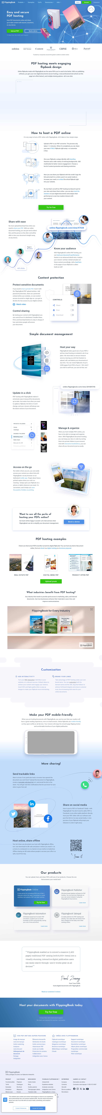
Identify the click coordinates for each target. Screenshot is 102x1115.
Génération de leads (39, 1042)
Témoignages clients (34, 1089)
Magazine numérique (59, 1044)
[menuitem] (21, 2)
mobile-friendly (76, 721)
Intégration (16, 1058)
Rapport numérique (77, 1039)
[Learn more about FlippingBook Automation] (32, 919)
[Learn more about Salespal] (70, 919)
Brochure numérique (58, 1046)
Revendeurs (65, 1092)
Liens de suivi (17, 1049)
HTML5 (52, 148)
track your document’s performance (68, 255)
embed (61, 179)
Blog (29, 1084)
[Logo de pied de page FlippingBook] (13, 1072)
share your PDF (18, 228)
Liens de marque (18, 1042)
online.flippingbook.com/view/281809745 (79, 387)
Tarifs (7, 1084)
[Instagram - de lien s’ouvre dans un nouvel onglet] (78, 1089)
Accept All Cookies (38, 1108)
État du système (66, 1089)
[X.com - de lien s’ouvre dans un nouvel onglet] (81, 1089)
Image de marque (19, 1039)
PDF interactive (30, 680)
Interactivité (45, 1082)
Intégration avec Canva (40, 1056)
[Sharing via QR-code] (76, 845)
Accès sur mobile (38, 1049)
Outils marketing (18, 1044)
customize (72, 682)
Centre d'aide (31, 1082)
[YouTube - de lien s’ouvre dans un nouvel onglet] (87, 1089)
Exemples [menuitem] (31, 2)
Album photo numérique (79, 1046)
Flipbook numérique (58, 1039)
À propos (64, 1082)
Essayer (86, 2)
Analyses (16, 1046)
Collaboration (37, 1054)
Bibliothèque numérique (59, 1049)
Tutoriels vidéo (32, 1092)
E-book (54, 1051)
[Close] (55, 1095)
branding (72, 159)
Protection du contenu (40, 1051)
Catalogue (20, 1084)
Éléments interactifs (39, 1039)
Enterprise (8, 1089)
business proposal (65, 548)
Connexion (96, 2)
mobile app (23, 478)
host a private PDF (28, 289)
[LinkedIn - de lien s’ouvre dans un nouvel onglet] (84, 1089)
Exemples (8, 1087)
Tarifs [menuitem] (40, 2)
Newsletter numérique (78, 1044)
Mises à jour (9, 1092)
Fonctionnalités (10, 1082)
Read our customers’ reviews (51, 992)
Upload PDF (15, 31)
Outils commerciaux (39, 1044)
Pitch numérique (76, 1054)
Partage (15, 1056)
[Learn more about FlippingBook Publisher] (70, 896)
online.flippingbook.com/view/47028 (66, 228)
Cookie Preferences (21, 1108)
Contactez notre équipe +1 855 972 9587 (84, 1084)
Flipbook (19, 1082)
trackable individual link (25, 782)
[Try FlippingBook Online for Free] (32, 896)
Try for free (51, 207)
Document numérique (78, 1042)
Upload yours (51, 581)
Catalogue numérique (59, 1042)
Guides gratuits (32, 1087)
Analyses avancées (47, 1087)
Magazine (19, 1089)
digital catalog (51, 548)
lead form (78, 262)
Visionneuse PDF (38, 1046)
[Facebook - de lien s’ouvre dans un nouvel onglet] (74, 1089)
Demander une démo (79, 1082)
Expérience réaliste (47, 1084)
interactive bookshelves (72, 444)
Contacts (64, 1084)
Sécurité (64, 1087)
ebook (42, 548)
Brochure (19, 1087)
